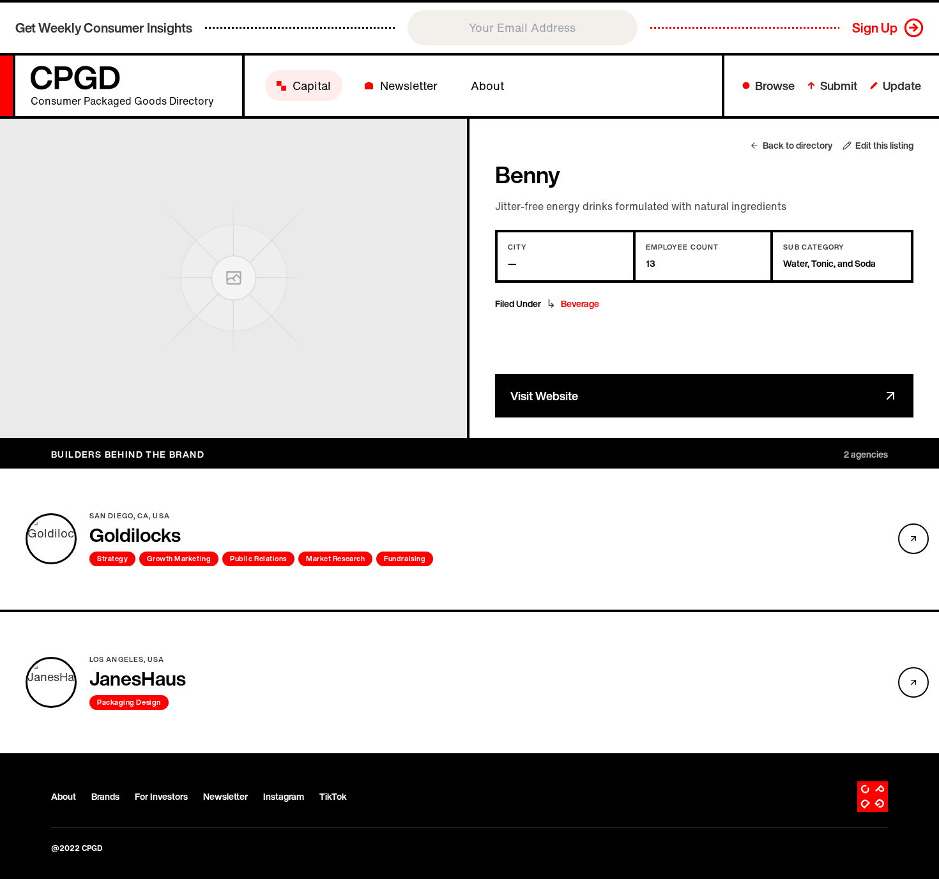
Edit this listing (884, 145)
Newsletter (225, 796)
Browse (775, 85)
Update (902, 85)
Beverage (580, 303)
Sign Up (874, 28)
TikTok (333, 796)
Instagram (283, 796)
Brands (105, 796)
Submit (838, 85)
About (63, 796)
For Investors (161, 796)
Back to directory (797, 145)
